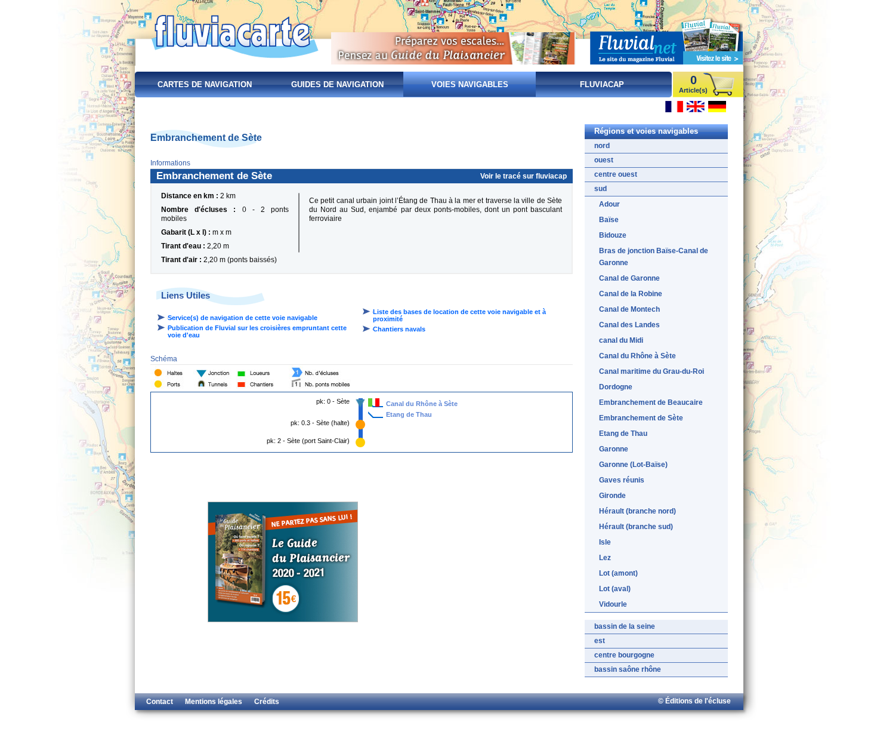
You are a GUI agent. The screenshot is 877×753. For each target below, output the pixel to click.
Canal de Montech (629, 309)
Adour (609, 204)
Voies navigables (469, 84)
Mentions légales (213, 701)
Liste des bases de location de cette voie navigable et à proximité (459, 315)
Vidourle (613, 604)
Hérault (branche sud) (636, 527)
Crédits (266, 701)
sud (600, 189)
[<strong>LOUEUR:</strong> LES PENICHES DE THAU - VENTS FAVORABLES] (370, 402)
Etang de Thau (409, 414)
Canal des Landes (629, 325)
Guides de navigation (337, 84)
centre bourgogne (624, 655)
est (599, 641)
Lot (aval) (615, 589)
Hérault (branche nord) (637, 511)
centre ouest (615, 174)
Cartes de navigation (205, 84)
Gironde (612, 495)
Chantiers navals (399, 329)
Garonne (613, 449)
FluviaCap (602, 84)
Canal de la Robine (630, 294)
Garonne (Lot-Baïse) (633, 464)
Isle (605, 542)
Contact (159, 701)
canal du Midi (621, 340)
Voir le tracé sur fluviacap (523, 176)
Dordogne (615, 387)
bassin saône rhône (627, 669)
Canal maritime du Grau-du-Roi (651, 371)
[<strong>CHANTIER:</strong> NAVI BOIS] (377, 402)
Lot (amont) (618, 573)
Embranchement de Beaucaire (651, 402)
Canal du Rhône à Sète (422, 403)
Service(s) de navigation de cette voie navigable (242, 317)
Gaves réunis (621, 480)
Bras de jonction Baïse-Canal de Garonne (653, 257)
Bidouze (612, 235)
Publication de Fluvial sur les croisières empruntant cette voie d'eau (257, 331)
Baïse (609, 220)
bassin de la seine (624, 626)
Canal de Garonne (629, 278)
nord (602, 146)
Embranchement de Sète (641, 418)
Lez (605, 558)
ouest (603, 160)
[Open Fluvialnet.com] (666, 39)
